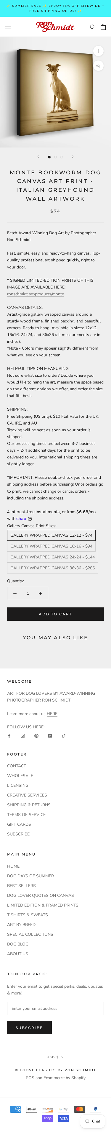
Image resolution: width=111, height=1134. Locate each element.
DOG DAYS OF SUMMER (30, 876)
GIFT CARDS (19, 824)
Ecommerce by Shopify (65, 1078)
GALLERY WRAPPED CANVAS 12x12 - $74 (51, 535)
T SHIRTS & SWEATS (27, 915)
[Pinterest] (36, 735)
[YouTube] (50, 735)
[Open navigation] (8, 26)
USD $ (53, 1057)
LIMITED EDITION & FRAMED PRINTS (42, 905)
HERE (52, 714)
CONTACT (16, 766)
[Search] (92, 26)
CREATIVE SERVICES (27, 795)
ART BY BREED (21, 924)
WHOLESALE (20, 776)
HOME (13, 866)
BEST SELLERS (21, 886)
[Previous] (38, 156)
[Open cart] (103, 27)
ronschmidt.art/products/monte (35, 294)
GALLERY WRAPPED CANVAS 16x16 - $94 (51, 546)
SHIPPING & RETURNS (29, 805)
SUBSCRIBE (18, 834)
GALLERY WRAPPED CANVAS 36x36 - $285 (52, 568)
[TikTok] (64, 735)
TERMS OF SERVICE (26, 814)
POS (30, 1078)
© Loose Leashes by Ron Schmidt (55, 1070)
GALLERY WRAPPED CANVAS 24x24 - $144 (52, 557)
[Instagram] (23, 735)
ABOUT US (17, 954)
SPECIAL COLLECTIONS (30, 934)
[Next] (73, 156)
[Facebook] (9, 735)
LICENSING (17, 785)
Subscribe (29, 1027)
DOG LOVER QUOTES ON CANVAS (40, 895)
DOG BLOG (17, 944)
